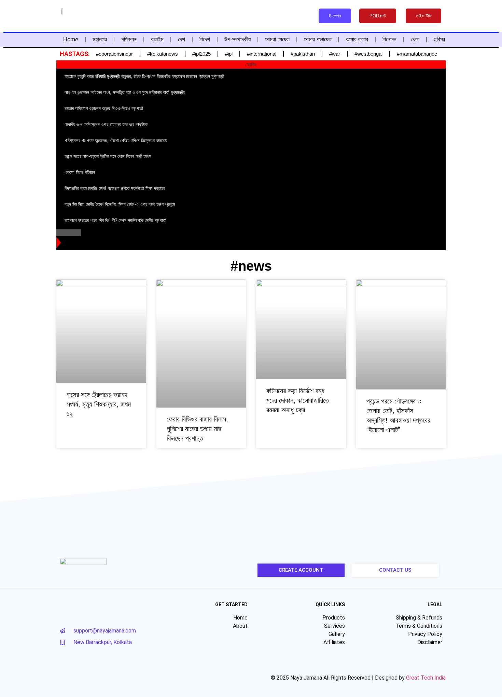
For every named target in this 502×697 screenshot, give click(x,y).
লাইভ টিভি (423, 15)
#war (334, 54)
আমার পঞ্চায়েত (317, 39)
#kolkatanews (162, 54)
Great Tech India (426, 677)
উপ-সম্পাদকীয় (237, 39)
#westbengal (368, 54)
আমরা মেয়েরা (277, 39)
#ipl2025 (201, 54)
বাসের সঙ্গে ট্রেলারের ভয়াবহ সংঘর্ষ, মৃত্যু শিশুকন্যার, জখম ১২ (99, 404)
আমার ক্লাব (357, 39)
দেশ (181, 39)
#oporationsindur (114, 54)
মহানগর (100, 39)
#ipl (229, 54)
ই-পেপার (335, 15)
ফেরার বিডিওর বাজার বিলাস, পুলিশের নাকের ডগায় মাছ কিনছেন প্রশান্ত (197, 428)
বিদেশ (204, 39)
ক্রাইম (157, 39)
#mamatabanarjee (417, 54)
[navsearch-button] (303, 15)
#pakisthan (303, 54)
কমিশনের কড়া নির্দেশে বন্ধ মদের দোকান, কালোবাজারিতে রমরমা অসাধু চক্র (297, 400)
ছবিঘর (439, 39)
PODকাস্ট (377, 15)
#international (261, 54)
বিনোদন (389, 39)
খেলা (415, 39)
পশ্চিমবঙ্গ (129, 39)
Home (70, 39)
